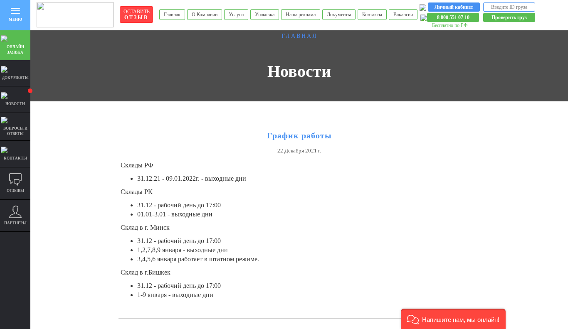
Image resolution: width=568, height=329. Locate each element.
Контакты (372, 14)
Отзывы (15, 191)
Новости (15, 104)
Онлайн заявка (15, 49)
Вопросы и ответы (15, 131)
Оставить (136, 14)
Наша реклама (301, 14)
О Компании (204, 14)
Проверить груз (509, 17)
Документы (339, 14)
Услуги (236, 14)
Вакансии (403, 14)
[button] (453, 319)
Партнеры (15, 223)
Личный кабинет (454, 7)
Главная (172, 14)
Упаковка (264, 14)
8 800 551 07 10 (453, 17)
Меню (15, 19)
